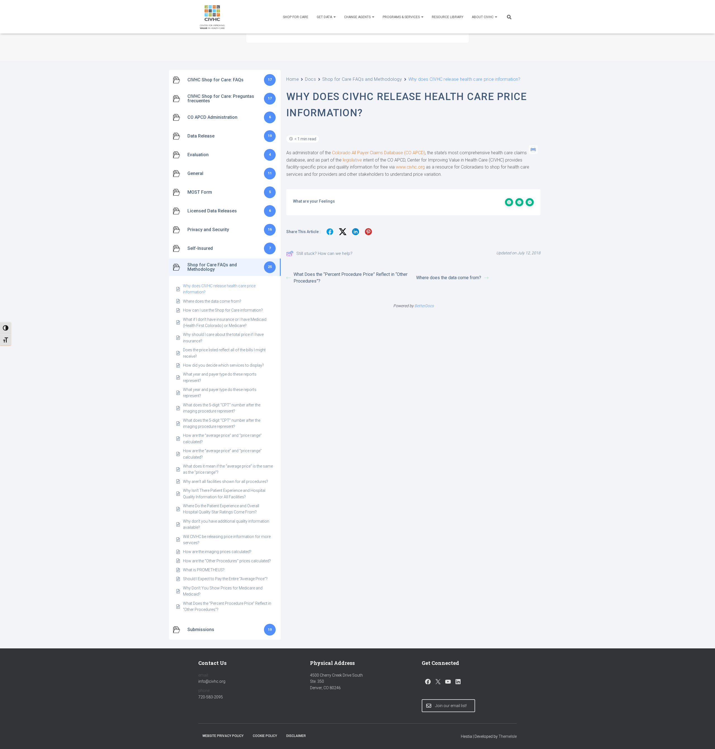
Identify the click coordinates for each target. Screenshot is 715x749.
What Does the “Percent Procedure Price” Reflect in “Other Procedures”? (350, 278)
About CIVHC (483, 17)
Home (292, 79)
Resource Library (447, 17)
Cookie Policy (265, 736)
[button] (334, 17)
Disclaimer (296, 736)
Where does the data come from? (448, 277)
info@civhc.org (211, 681)
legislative (352, 160)
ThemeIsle (508, 736)
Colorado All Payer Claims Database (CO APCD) (378, 152)
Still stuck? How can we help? (324, 253)
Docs (310, 79)
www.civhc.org (410, 167)
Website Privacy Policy (223, 736)
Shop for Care (295, 17)
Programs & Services (402, 17)
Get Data (325, 17)
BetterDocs (424, 306)
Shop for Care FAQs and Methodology (362, 79)
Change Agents (357, 17)
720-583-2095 (210, 697)
